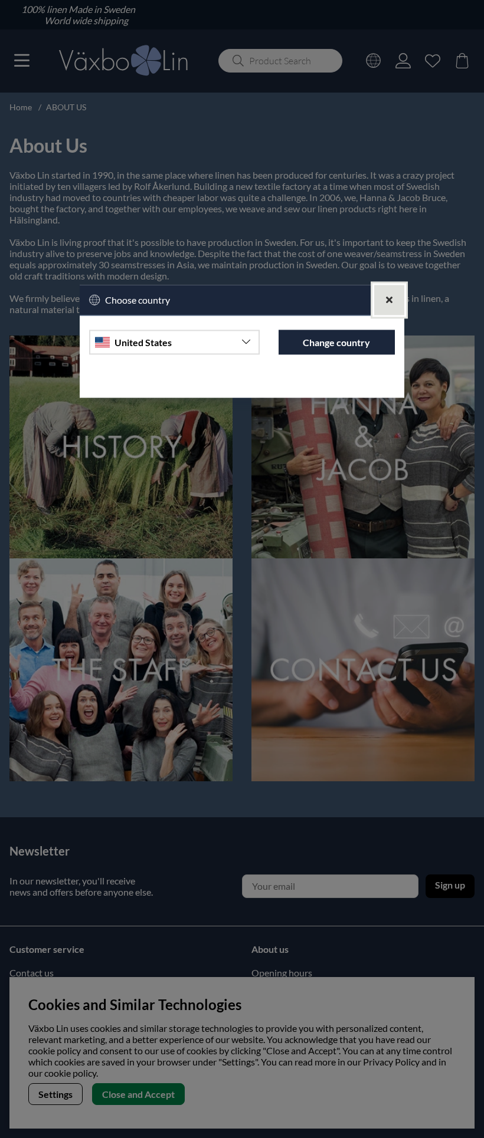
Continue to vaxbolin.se (242, 384)
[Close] (389, 300)
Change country (336, 342)
